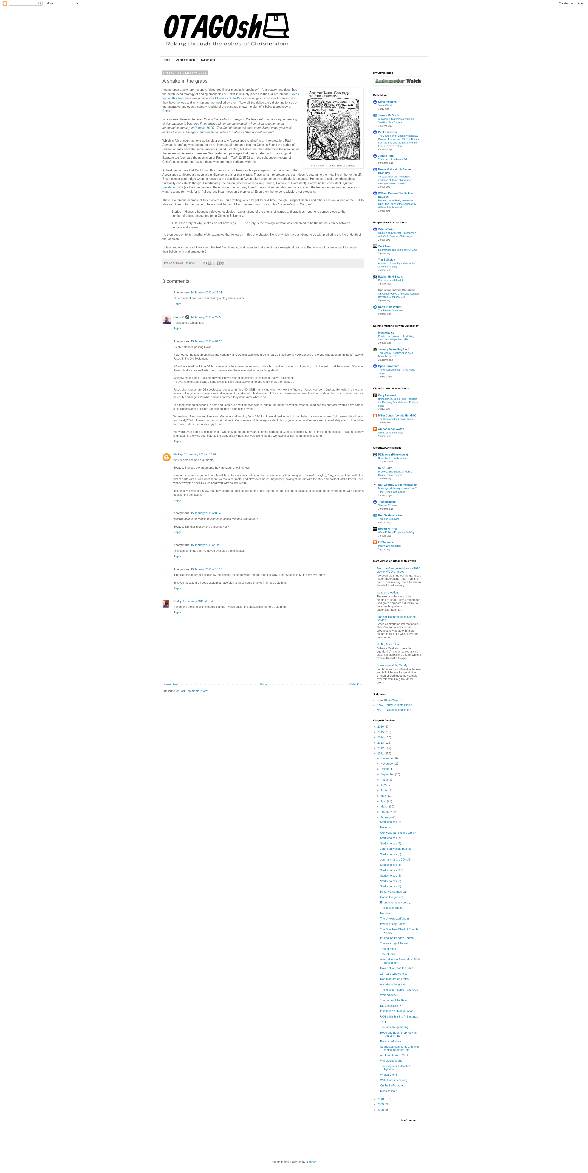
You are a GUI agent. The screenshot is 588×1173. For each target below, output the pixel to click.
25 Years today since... (394, 973)
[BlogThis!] (209, 263)
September (388, 774)
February (387, 811)
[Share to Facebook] (218, 263)
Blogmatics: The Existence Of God (397, 249)
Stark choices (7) (390, 838)
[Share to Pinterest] (222, 263)
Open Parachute (388, 366)
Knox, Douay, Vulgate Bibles (394, 705)
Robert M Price (388, 528)
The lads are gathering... (395, 1027)
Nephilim (385, 913)
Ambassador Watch (391, 429)
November (387, 763)
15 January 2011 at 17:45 (199, 601)
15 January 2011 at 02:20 (200, 454)
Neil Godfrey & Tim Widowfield (397, 485)
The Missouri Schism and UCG (399, 989)
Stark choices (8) (390, 822)
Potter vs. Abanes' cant (394, 891)
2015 (380, 732)
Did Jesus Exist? (390, 1005)
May (384, 795)
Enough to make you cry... (396, 902)
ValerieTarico (386, 229)
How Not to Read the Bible (396, 968)
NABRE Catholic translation (394, 710)
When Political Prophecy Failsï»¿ (396, 532)
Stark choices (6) (390, 843)
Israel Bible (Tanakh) (389, 700)
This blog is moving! (389, 519)
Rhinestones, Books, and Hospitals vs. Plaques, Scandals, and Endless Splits (398, 402)
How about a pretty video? (392, 458)
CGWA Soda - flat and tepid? (398, 832)
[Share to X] (214, 263)
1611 (383, 1022)
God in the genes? (391, 897)
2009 (380, 1104)
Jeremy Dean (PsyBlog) (393, 349)
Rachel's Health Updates (392, 280)
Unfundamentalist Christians (397, 290)
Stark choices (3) (390, 875)
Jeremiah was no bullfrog (396, 848)
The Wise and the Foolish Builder (396, 419)
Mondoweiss (386, 332)
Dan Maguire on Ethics (394, 979)
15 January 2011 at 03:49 (206, 513)
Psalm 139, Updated (389, 545)
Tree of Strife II (389, 949)
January (386, 817)
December (387, 758)
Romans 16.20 (204, 127)
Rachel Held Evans (390, 276)
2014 (380, 737)
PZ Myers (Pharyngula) (393, 454)
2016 (380, 726)
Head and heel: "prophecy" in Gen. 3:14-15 (398, 1034)
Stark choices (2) (390, 881)
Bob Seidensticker (390, 515)
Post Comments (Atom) (193, 691)
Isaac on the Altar (387, 592)
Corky (177, 601)
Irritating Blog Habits (392, 924)
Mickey (178, 454)
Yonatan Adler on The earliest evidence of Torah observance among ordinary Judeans (395, 180)
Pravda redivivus (390, 1041)
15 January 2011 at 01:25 (206, 341)
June (384, 790)
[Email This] (205, 263)
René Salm (385, 468)
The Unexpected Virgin (394, 918)
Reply (177, 304)
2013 (380, 742)
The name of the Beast (394, 1000)
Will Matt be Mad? (391, 1060)
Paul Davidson (387, 132)
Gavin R (178, 317)
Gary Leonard (387, 395)
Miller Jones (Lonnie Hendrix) (397, 415)
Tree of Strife (388, 954)
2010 (380, 1099)
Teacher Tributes (387, 505)
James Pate (386, 156)
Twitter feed (208, 60)
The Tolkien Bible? (391, 907)
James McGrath (388, 115)
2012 (380, 748)
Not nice (385, 827)
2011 (380, 753)
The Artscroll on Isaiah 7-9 (392, 159)
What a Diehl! (388, 1074)
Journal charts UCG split (395, 859)
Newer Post (171, 684)
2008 (380, 1109)
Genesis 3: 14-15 (228, 98)
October (386, 769)
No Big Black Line (388, 644)
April (384, 801)
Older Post (355, 684)
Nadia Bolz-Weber (389, 307)
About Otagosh (185, 60)
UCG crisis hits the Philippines (399, 1016)
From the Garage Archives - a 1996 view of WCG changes (398, 570)
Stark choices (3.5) (391, 870)
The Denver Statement (390, 310)
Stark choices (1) (390, 886)
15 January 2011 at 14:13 (206, 569)
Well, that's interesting (393, 1080)
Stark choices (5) (390, 854)
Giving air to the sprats (390, 432)
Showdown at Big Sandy (392, 665)
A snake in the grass (392, 984)
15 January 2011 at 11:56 (206, 545)
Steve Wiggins (387, 102)
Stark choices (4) (390, 864)
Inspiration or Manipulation (396, 1011)
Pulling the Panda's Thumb (397, 938)
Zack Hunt (384, 246)
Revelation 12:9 (172, 187)
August (385, 779)
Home (166, 60)
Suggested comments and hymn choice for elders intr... (400, 1048)
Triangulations (387, 502)
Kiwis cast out (388, 1091)
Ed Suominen (386, 542)
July (383, 785)
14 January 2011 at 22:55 (206, 317)
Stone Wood (385, 105)
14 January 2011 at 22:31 (206, 292)
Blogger (311, 1162)
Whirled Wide (388, 995)
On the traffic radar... (392, 1085)
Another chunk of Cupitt (394, 1055)
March (385, 806)
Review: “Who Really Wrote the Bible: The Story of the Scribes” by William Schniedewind (397, 204)
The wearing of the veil (394, 943)
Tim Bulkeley (386, 259)
